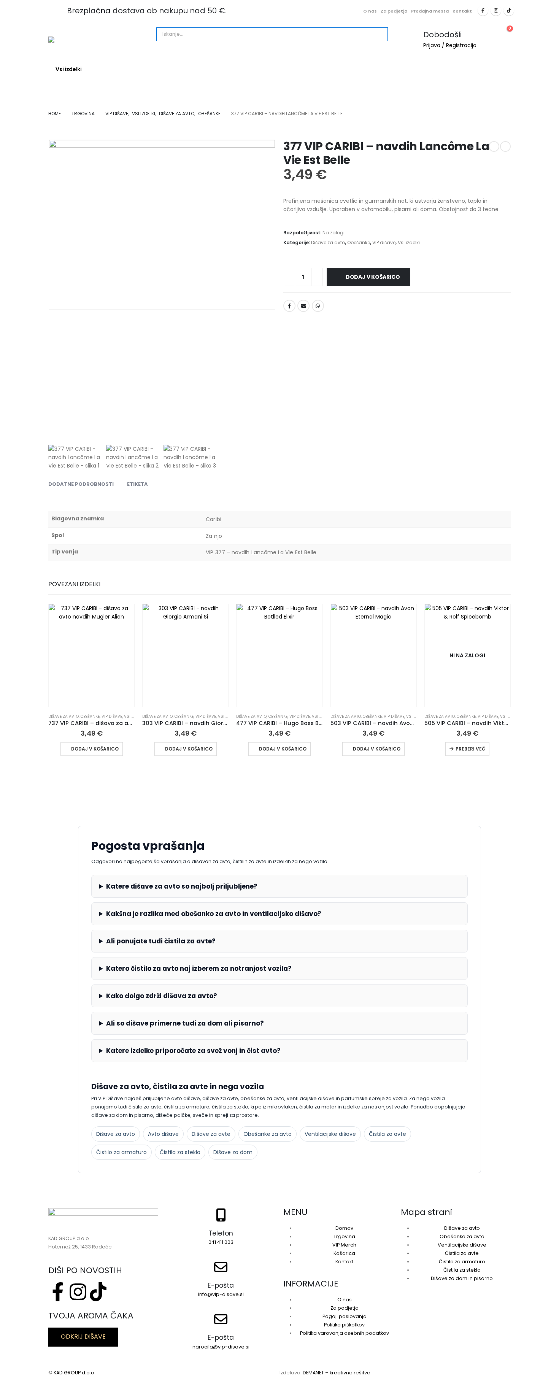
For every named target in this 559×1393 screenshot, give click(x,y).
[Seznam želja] (488, 32)
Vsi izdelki (68, 69)
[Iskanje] (243, 34)
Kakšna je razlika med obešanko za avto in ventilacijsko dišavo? (213, 913)
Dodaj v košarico (373, 277)
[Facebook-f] (57, 1291)
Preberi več (470, 749)
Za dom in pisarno (175, 69)
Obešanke (358, 242)
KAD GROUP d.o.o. (74, 1372)
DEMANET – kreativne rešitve (336, 1372)
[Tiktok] (508, 10)
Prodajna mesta (430, 11)
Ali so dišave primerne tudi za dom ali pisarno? (185, 1023)
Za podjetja (394, 11)
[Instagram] (496, 10)
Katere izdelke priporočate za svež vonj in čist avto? (193, 1050)
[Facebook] (483, 10)
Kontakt (462, 11)
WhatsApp (318, 306)
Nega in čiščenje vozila (330, 69)
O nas (370, 11)
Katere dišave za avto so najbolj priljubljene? (181, 886)
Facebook (289, 306)
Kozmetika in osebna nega (250, 69)
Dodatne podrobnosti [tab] (81, 484)
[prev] (494, 146)
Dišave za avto (116, 69)
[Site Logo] (99, 40)
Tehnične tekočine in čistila (410, 69)
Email (303, 306)
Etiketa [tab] (137, 484)
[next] (505, 146)
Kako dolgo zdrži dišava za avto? (161, 995)
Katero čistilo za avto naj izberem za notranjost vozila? (199, 968)
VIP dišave (383, 242)
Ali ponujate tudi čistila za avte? (161, 941)
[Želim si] (334, 303)
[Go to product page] (91, 655)
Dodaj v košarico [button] (95, 749)
